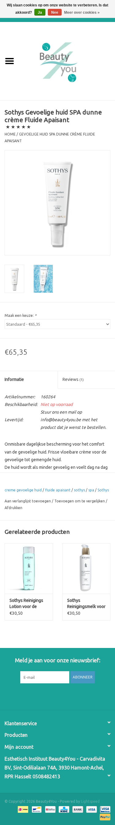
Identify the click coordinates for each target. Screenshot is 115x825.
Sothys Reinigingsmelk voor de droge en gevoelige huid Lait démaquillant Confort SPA (86, 604)
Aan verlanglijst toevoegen (28, 501)
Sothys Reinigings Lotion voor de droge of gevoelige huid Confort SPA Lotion (28, 604)
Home (10, 134)
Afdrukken (13, 508)
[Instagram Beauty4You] (74, 696)
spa (91, 490)
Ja (40, 12)
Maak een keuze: (20, 315)
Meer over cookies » (82, 12)
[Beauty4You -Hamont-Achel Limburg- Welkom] (67, 60)
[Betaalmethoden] (22, 809)
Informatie (14, 379)
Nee (54, 12)
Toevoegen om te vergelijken (80, 501)
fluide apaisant (58, 490)
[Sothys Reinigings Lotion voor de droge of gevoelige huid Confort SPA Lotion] (29, 568)
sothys (79, 490)
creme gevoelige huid (23, 490)
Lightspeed (90, 801)
